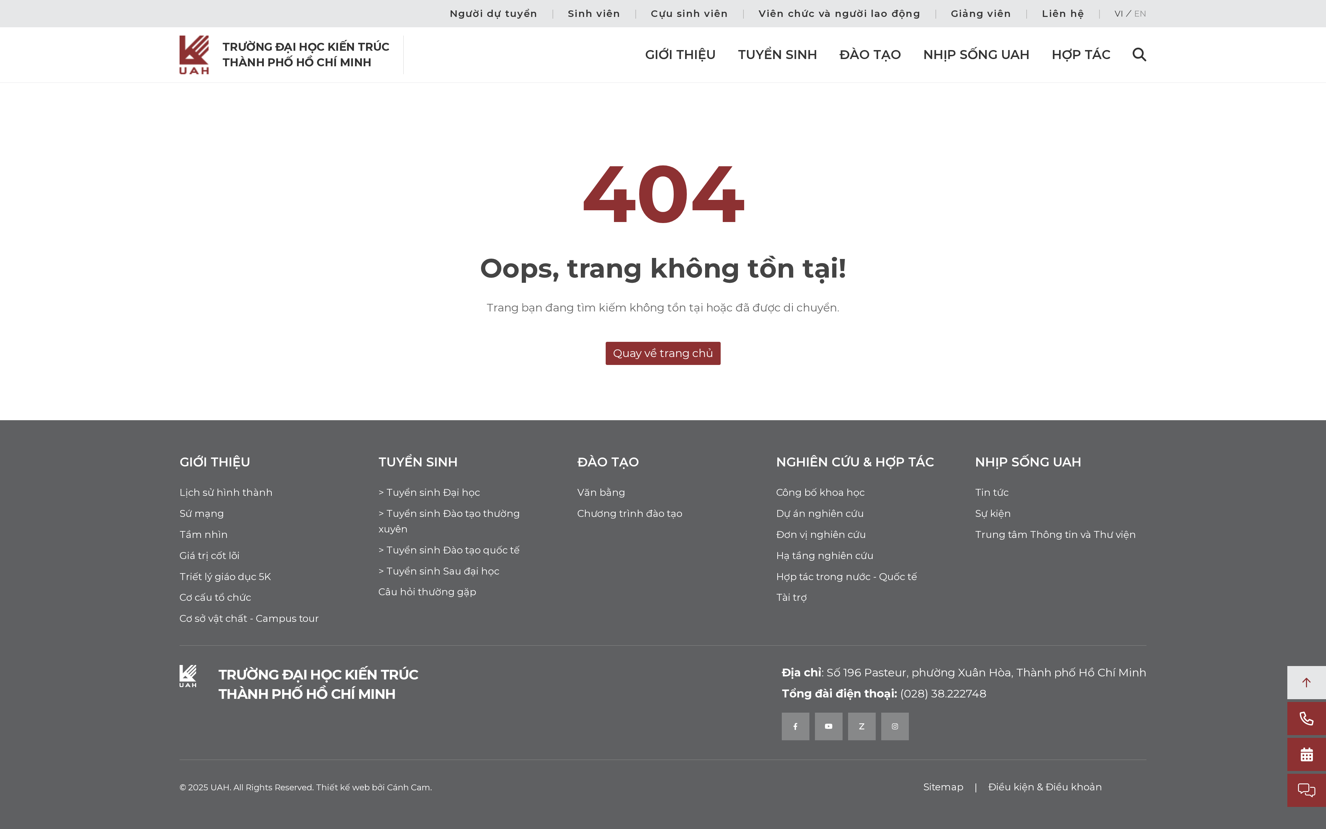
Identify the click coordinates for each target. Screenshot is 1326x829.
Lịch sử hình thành (226, 492)
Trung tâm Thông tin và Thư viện (1055, 534)
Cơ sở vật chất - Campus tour (249, 618)
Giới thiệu (680, 54)
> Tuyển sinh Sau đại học (438, 571)
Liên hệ (1063, 13)
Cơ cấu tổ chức (215, 597)
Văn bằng (601, 492)
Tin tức (992, 492)
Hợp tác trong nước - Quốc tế (846, 576)
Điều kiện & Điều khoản (1045, 787)
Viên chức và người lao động (839, 13)
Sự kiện (993, 513)
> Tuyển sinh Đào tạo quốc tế (449, 550)
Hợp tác (1081, 54)
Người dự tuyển (494, 13)
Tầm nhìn (204, 534)
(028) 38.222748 (943, 693)
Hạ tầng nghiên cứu (825, 555)
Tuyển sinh (777, 54)
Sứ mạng (202, 513)
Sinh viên (594, 13)
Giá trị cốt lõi (210, 555)
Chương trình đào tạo (629, 513)
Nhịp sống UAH (976, 54)
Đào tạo (870, 54)
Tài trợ (791, 597)
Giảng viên (981, 13)
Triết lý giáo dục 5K (225, 576)
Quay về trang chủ (663, 353)
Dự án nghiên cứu (820, 513)
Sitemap (943, 787)
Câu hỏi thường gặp (427, 592)
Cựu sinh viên (689, 13)
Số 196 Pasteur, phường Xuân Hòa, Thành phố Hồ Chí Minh (964, 672)
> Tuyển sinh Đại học (429, 492)
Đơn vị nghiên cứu (821, 534)
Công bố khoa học (820, 492)
